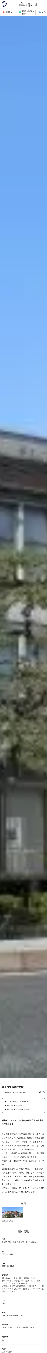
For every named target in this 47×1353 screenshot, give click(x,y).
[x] (44, 1092)
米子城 (7, 1192)
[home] (10, 4)
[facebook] (40, 1092)
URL (3, 1303)
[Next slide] (45, 12)
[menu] (42, 4)
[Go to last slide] (16, 12)
